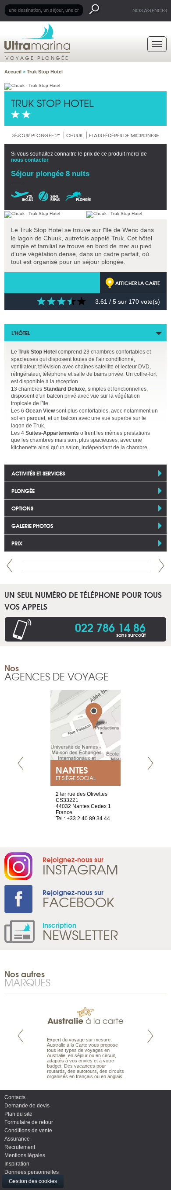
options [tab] (22, 508)
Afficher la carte (137, 283)
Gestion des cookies (33, 1181)
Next (161, 565)
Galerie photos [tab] (32, 525)
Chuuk (74, 135)
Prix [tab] (16, 543)
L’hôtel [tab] (20, 333)
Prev (10, 565)
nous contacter (30, 160)
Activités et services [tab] (38, 473)
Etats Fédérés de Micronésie (124, 135)
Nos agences (149, 10)
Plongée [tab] (23, 490)
